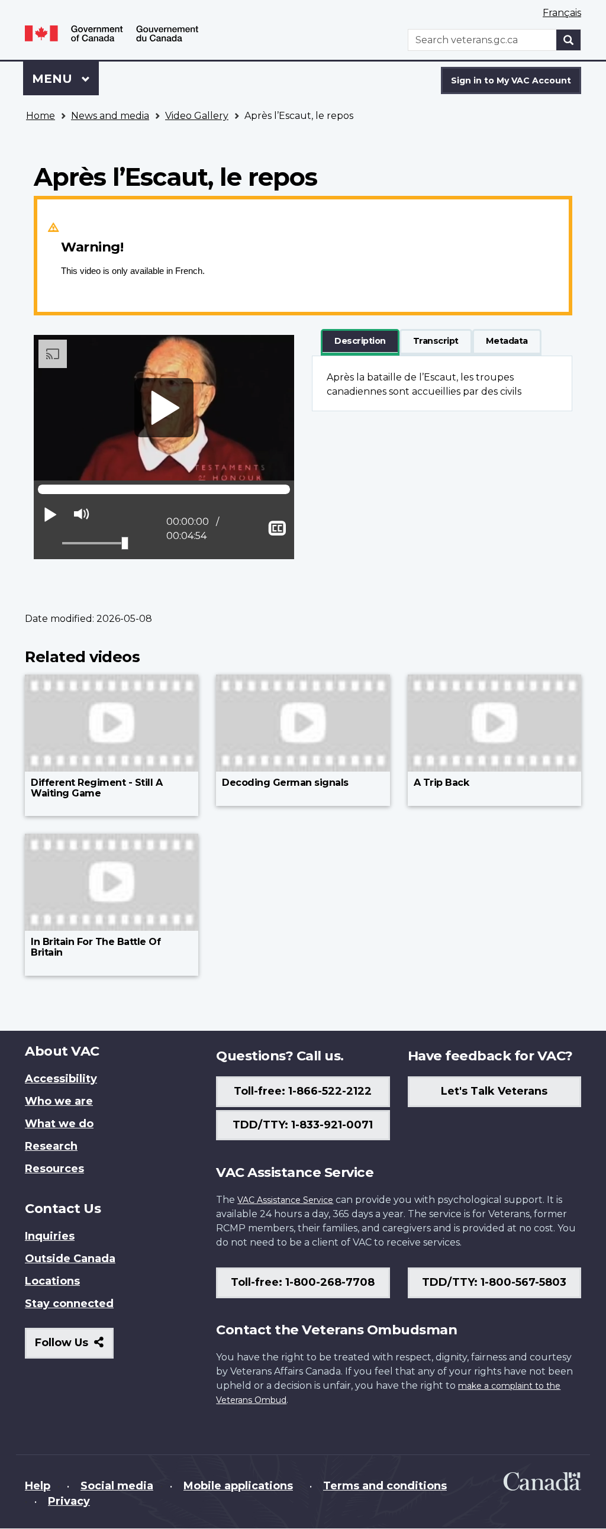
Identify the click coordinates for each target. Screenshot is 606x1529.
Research (51, 1146)
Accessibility (61, 1078)
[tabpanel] (442, 383)
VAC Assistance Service (285, 1200)
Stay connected (69, 1303)
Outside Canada (70, 1258)
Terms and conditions (385, 1485)
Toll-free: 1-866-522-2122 (303, 1091)
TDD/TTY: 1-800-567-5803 (494, 1282)
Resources (54, 1168)
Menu (54, 79)
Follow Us (74, 1347)
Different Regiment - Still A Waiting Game (96, 788)
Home (40, 115)
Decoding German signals (285, 782)
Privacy (69, 1501)
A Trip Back (441, 782)
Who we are (59, 1101)
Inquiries (50, 1236)
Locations (52, 1281)
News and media (110, 115)
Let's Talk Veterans (494, 1091)
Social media (116, 1485)
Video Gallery (196, 115)
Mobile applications (238, 1485)
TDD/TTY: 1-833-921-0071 (303, 1124)
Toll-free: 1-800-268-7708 (303, 1282)
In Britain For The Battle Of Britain (95, 947)
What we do (59, 1123)
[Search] (568, 40)
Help (37, 1485)
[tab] (360, 341)
